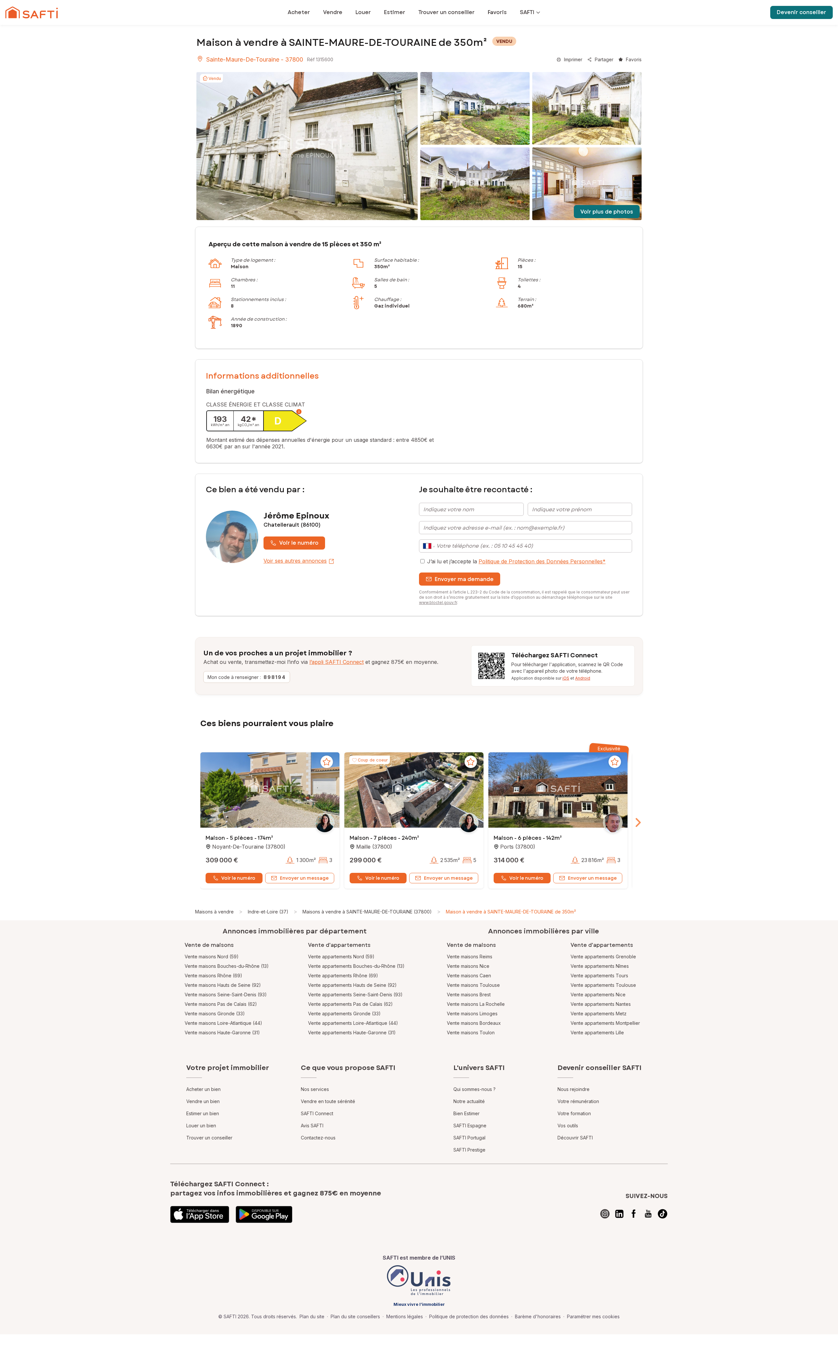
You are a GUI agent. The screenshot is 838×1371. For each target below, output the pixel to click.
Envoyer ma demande (464, 579)
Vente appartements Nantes (601, 1004)
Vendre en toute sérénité (328, 1101)
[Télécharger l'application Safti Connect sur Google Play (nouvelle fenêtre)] (264, 1214)
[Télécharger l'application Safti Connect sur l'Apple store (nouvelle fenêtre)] (199, 1214)
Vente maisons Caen (469, 975)
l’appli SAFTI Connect (336, 662)
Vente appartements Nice (598, 994)
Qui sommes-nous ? (474, 1089)
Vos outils (567, 1125)
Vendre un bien (203, 1101)
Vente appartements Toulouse (603, 985)
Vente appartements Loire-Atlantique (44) (353, 1023)
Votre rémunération (578, 1101)
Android (582, 678)
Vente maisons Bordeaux (474, 1023)
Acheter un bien (203, 1089)
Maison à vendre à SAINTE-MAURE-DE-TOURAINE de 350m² (511, 911)
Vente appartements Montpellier (605, 1023)
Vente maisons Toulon (471, 1032)
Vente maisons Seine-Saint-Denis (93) (226, 994)
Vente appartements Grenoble (603, 956)
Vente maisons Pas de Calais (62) (221, 1004)
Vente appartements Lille (597, 1032)
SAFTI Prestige (469, 1150)
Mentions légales (404, 1316)
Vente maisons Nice (468, 966)
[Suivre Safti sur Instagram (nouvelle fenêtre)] (605, 1214)
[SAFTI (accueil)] (31, 12)
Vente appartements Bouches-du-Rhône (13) (356, 966)
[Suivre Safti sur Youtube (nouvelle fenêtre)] (648, 1214)
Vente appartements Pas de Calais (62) (350, 1004)
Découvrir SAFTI (575, 1137)
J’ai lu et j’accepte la (516, 561)
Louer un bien (201, 1125)
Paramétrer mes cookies (593, 1316)
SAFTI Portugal (469, 1137)
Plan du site (312, 1316)
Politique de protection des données (469, 1316)
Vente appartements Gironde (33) (344, 1013)
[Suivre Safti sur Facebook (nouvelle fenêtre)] (633, 1214)
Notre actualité (469, 1101)
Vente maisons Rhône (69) (213, 975)
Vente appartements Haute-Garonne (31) (352, 1032)
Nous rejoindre (573, 1089)
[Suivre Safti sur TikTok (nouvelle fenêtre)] (662, 1214)
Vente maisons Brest (469, 994)
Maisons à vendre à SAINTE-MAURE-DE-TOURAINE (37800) (367, 911)
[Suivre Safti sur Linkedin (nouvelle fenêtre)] (619, 1214)
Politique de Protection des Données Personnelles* (542, 561)
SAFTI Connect (317, 1113)
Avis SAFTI (312, 1125)
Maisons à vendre (214, 911)
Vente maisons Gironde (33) (215, 1013)
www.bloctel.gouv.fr (438, 602)
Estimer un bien (202, 1113)
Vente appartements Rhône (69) (343, 975)
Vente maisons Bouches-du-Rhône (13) (227, 966)
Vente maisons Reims (469, 956)
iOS (565, 678)
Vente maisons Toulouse (473, 985)
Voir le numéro (299, 543)
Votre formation (574, 1113)
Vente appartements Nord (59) (341, 956)
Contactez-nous (318, 1137)
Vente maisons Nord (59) (212, 956)
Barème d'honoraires (538, 1316)
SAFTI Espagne (469, 1125)
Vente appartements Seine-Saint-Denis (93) (355, 994)
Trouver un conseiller (209, 1137)
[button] (269, 790)
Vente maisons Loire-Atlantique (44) (223, 1023)
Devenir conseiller (801, 12)
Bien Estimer (466, 1113)
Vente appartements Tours (599, 975)
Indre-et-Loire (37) (268, 911)
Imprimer (573, 59)
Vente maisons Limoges (472, 1013)
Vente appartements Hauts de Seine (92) (352, 985)
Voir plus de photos (606, 212)
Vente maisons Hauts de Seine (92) (223, 985)
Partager (604, 59)
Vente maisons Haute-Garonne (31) (222, 1032)
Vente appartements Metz (599, 1013)
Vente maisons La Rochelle (476, 1004)
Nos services (315, 1089)
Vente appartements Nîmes (600, 966)
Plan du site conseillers (355, 1316)
